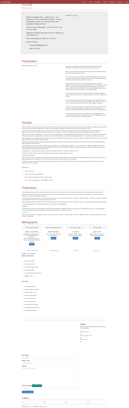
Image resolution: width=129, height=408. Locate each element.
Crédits (44, 406)
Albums (32, 244)
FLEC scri (29, 406)
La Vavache (76, 250)
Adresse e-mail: (26, 360)
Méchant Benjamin (54, 250)
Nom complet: (25, 355)
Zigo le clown (97, 250)
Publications (112, 2)
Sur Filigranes (25, 212)
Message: (24, 366)
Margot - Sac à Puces (32, 250)
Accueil (84, 2)
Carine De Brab (5, 2)
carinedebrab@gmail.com (86, 335)
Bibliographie (120, 2)
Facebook (52, 38)
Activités (105, 2)
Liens (126, 2)
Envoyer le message (28, 392)
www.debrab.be (83, 339)
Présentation (98, 2)
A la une (90, 2)
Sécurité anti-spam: (27, 385)
